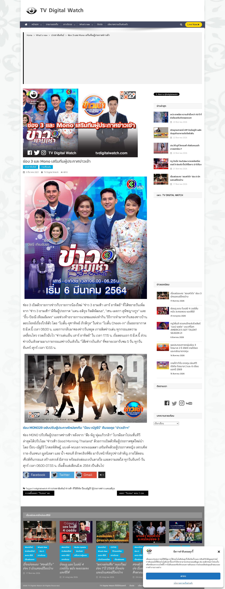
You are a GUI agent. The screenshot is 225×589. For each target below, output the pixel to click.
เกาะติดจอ (67, 24)
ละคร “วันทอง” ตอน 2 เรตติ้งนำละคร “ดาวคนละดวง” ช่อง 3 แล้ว (133, 493)
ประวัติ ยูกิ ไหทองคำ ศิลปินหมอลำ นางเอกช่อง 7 (184, 147)
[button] (218, 551)
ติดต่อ (100, 24)
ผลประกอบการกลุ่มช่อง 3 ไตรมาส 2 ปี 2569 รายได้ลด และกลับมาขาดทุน (184, 348)
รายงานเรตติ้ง (52, 24)
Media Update (80, 547)
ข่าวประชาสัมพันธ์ (56, 488)
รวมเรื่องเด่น (46, 167)
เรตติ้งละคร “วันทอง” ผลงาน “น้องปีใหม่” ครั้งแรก (40, 493)
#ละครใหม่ (29, 547)
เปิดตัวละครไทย (104, 559)
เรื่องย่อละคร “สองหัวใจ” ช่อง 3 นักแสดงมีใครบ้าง (185, 178)
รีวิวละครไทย (117, 551)
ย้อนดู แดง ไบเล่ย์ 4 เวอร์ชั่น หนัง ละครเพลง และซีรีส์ (184, 310)
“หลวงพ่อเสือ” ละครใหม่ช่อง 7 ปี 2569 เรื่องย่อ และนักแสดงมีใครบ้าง (111, 568)
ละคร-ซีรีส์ (29, 555)
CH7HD (113, 547)
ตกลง (183, 576)
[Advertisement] (113, 60)
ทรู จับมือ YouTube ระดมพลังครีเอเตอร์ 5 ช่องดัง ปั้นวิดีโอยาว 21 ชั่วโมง (185, 163)
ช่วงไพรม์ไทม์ (30, 551)
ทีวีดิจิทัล (77, 488)
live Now (192, 24)
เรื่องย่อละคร (29, 559)
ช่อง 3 (41, 551)
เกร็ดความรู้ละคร (80, 555)
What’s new (84, 24)
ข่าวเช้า (69, 488)
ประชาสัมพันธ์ (30, 167)
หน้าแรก (35, 24)
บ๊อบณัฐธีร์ (86, 488)
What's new (42, 547)
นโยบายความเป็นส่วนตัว (183, 583)
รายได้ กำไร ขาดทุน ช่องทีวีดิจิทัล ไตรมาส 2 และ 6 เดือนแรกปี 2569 (185, 366)
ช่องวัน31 (79, 551)
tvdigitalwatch (40, 488)
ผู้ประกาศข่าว (98, 488)
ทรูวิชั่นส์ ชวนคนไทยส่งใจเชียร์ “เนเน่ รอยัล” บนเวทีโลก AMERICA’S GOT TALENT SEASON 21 (186, 328)
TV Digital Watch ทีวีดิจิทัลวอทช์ (113, 585)
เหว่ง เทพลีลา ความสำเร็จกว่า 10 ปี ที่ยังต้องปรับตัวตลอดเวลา (186, 116)
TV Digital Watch (51, 172)
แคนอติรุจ (110, 488)
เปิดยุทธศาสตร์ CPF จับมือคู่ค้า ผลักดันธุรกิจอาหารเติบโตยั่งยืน (185, 132)
